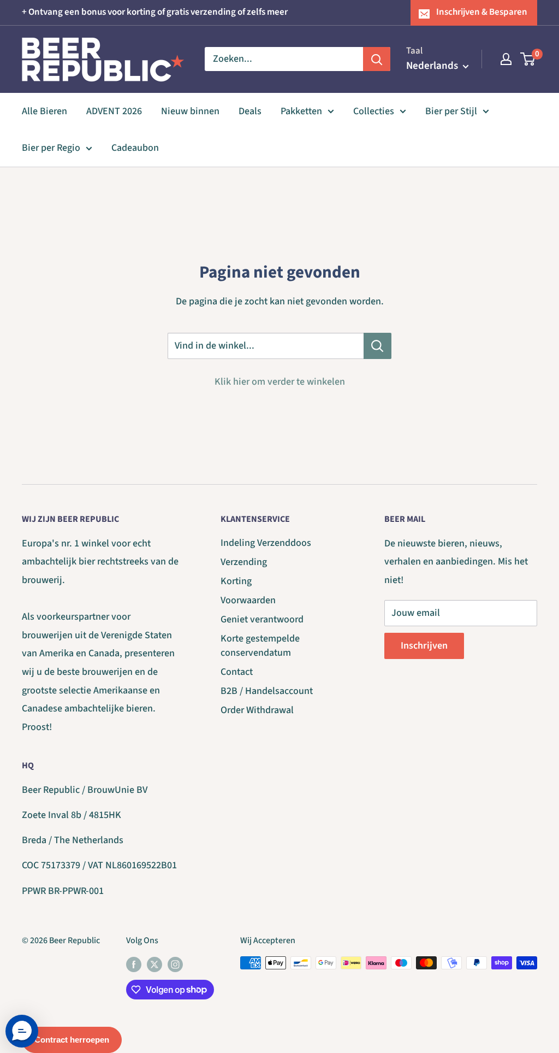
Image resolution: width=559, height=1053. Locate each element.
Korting (236, 581)
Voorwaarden (248, 600)
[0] (528, 59)
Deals (250, 111)
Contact (237, 672)
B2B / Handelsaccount (267, 691)
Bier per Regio (51, 148)
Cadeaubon (135, 148)
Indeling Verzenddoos (266, 543)
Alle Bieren (44, 111)
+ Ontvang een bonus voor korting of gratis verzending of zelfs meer (155, 12)
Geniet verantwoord (262, 619)
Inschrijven (424, 645)
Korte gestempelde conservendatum (260, 645)
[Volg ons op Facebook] (133, 964)
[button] (21, 1031)
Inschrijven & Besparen (481, 12)
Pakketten (301, 111)
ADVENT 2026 (114, 111)
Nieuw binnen (190, 111)
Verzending (244, 562)
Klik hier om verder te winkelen (280, 382)
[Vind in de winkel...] (377, 346)
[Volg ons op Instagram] (175, 964)
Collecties (373, 111)
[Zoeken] (376, 59)
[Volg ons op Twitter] (154, 964)
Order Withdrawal (257, 710)
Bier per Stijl (451, 111)
